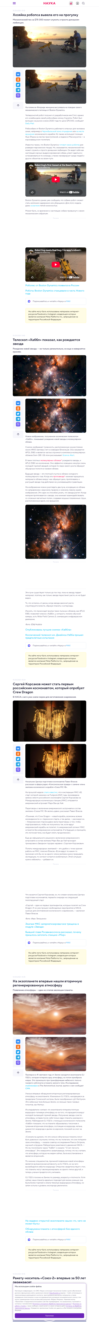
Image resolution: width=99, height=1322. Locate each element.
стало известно (50, 792)
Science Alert (68, 455)
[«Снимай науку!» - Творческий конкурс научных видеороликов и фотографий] (71, 3)
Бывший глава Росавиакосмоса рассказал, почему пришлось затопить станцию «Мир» (53, 933)
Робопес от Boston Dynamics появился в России (52, 285)
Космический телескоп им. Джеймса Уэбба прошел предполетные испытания (54, 636)
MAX (68, 301)
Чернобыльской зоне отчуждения (57, 131)
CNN (27, 1088)
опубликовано (31, 1085)
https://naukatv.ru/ (55, 1293)
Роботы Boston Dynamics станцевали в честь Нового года (54, 292)
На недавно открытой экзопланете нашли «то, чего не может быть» (55, 1222)
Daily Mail (29, 123)
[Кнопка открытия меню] (14, 3)
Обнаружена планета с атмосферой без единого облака (52, 1230)
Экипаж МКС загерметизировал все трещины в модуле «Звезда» (52, 925)
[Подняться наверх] (18, 105)
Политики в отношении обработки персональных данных (51, 1304)
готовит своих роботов (69, 144)
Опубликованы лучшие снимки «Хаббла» (48, 629)
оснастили (35, 205)
